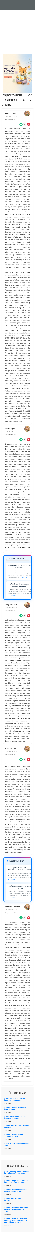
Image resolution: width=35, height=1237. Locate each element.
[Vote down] (28, 124)
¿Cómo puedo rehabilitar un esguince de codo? (14, 1117)
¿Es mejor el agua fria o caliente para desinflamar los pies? (16, 1173)
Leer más (25, 577)
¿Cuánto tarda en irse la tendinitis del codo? (13, 1135)
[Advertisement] (17, 30)
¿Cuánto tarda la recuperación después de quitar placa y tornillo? (16, 1209)
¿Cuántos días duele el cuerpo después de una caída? (16, 1190)
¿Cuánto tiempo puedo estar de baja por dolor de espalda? (16, 1181)
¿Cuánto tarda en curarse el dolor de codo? (15, 1108)
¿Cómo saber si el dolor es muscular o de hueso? (14, 1099)
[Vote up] (21, 124)
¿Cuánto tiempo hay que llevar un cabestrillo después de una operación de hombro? (16, 1220)
